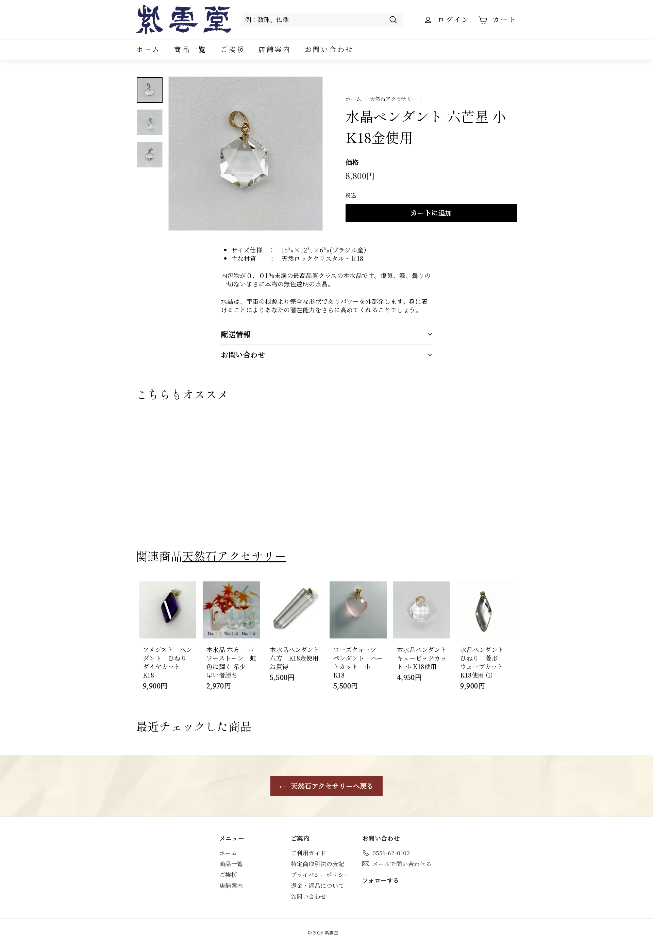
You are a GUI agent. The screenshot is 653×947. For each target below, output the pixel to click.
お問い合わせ (329, 49)
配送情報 (235, 334)
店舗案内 (274, 49)
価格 (352, 162)
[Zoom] (245, 153)
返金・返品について (317, 885)
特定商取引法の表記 (317, 863)
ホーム (148, 49)
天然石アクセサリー (393, 98)
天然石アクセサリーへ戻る (331, 786)
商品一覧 (190, 49)
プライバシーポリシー (320, 874)
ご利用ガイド (308, 852)
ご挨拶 (232, 49)
